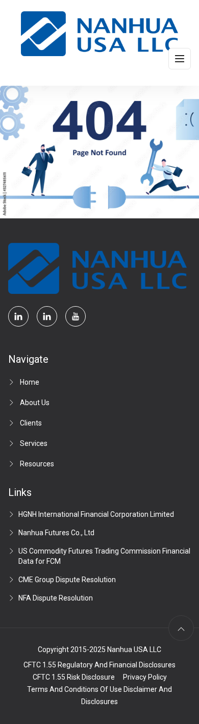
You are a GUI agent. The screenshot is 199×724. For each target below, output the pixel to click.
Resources (37, 464)
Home (29, 382)
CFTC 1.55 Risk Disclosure (74, 677)
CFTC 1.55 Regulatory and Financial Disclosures (99, 665)
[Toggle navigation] (179, 58)
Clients (31, 423)
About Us (34, 402)
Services (33, 443)
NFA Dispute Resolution (55, 598)
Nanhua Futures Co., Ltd (56, 533)
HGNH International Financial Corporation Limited (96, 514)
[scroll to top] (181, 628)
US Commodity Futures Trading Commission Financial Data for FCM (104, 556)
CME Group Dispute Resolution (67, 580)
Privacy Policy (145, 677)
